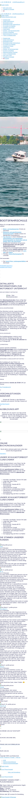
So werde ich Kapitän (9, 26)
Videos (10, 252)
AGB (4, 760)
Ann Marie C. (4, 609)
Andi (1, 546)
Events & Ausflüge (8, 32)
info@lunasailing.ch (18, 2)
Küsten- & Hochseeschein (10, 49)
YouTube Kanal (4, 404)
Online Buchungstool (15, 254)
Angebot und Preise (8, 27)
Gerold (2, 687)
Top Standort (7, 237)
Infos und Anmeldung (14, 772)
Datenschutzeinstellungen (10, 763)
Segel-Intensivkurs (8, 21)
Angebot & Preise (8, 46)
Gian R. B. (3, 706)
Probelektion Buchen (6, 265)
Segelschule (6, 20)
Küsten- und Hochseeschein (11, 30)
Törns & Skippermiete (9, 35)
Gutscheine (6, 29)
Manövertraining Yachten (10, 34)
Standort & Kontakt (8, 9)
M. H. (1, 571)
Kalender (2, 453)
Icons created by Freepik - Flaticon (10, 757)
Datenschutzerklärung (9, 762)
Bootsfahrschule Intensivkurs (11, 24)
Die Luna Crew (7, 8)
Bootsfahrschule (8, 23)
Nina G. (2, 666)
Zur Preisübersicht (5, 387)
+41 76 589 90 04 (5, 2)
